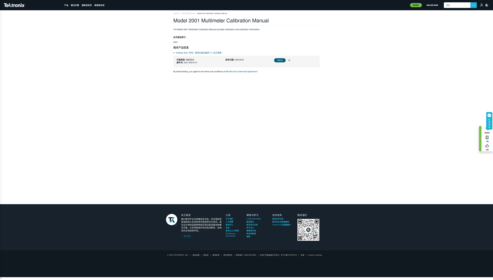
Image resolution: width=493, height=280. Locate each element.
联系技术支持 (252, 225)
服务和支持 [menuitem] (87, 5)
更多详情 (187, 236)
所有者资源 (251, 234)
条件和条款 (227, 255)
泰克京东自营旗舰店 (280, 222)
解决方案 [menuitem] (75, 5)
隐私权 (206, 255)
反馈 (302, 255)
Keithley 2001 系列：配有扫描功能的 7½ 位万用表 (199, 52)
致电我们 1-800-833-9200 (246, 255)
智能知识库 (251, 231)
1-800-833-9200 (253, 219)
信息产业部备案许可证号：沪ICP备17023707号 (278, 255)
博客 (248, 236)
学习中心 (250, 228)
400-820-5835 (432, 5)
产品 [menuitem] (66, 5)
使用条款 (215, 255)
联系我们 (250, 222)
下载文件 (280, 60)
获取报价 (416, 5)
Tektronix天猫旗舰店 (281, 225)
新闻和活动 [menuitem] (99, 5)
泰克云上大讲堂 (232, 231)
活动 (227, 228)
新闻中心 (229, 225)
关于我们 (229, 219)
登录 (480, 5)
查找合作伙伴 (278, 219)
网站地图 (196, 255)
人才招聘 (229, 222)
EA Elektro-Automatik (231, 235)
